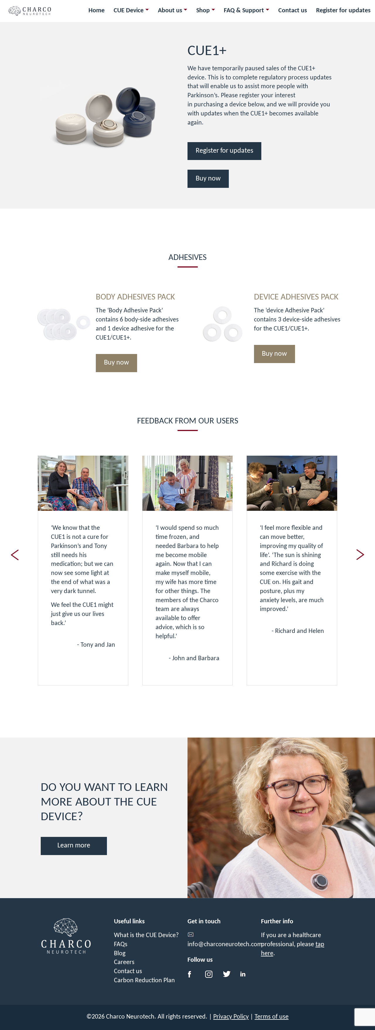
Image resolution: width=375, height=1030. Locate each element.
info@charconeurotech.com (225, 944)
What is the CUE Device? (146, 935)
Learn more (73, 845)
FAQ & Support (244, 10)
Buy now (208, 178)
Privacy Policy (231, 1017)
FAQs (120, 944)
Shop (203, 10)
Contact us (292, 10)
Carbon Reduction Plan (144, 980)
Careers (124, 962)
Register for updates (343, 10)
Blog (119, 953)
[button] (360, 554)
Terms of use (272, 1017)
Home (96, 10)
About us (170, 10)
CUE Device (129, 10)
